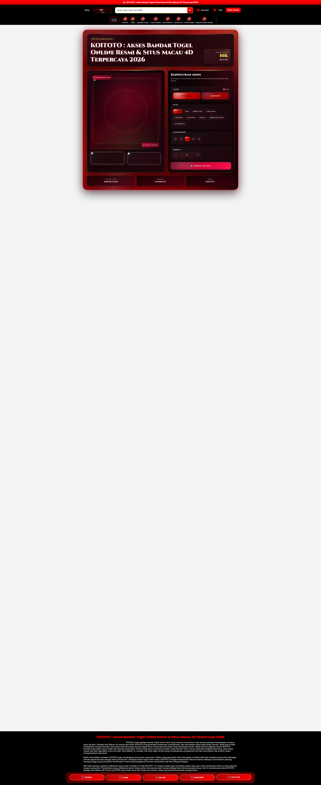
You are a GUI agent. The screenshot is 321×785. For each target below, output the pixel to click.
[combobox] (151, 10)
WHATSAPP (199, 777)
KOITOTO (130, 742)
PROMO (88, 777)
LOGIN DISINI (215, 96)
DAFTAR (162, 777)
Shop (87, 10)
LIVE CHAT (235, 777)
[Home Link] (102, 10)
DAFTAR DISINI (186, 96)
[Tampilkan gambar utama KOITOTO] (107, 158)
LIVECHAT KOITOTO (202, 166)
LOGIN (125, 777)
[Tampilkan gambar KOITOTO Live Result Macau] (144, 158)
